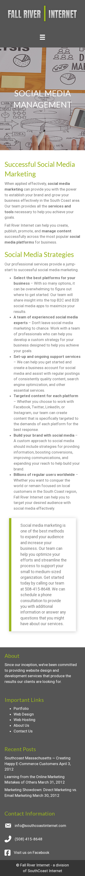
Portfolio (21, 708)
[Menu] (42, 37)
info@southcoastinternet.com (40, 825)
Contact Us (23, 731)
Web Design (24, 714)
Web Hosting (24, 719)
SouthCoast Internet (45, 870)
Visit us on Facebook (31, 852)
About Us (21, 725)
